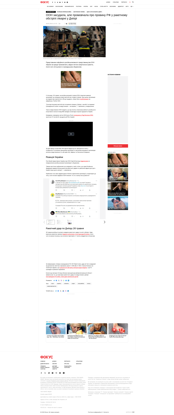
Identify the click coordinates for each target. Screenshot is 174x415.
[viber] (56, 373)
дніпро (59, 283)
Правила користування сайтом (44, 367)
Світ (91, 6)
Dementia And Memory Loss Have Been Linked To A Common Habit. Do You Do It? (117, 179)
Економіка (113, 6)
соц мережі (81, 283)
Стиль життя (104, 6)
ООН (53, 283)
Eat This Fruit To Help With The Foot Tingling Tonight (116, 165)
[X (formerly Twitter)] (55, 2)
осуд (89, 283)
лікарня (66, 283)
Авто (127, 6)
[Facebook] (52, 2)
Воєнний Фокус (69, 6)
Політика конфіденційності (95, 412)
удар (73, 283)
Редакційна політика (67, 366)
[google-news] (60, 373)
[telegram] (48, 373)
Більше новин (118, 146)
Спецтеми (116, 2)
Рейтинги (124, 2)
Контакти (106, 412)
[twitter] (45, 373)
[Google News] (65, 2)
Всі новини (50, 6)
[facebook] (41, 373)
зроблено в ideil (130, 412)
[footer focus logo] (46, 357)
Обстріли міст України (78, 11)
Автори (54, 363)
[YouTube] (60, 2)
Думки (108, 2)
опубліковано (84, 99)
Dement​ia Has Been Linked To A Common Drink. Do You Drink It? (116, 193)
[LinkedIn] (67, 2)
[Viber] (62, 2)
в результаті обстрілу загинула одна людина (73, 267)
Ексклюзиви (59, 6)
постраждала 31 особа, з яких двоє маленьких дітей (62, 276)
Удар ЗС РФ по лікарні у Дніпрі (94, 11)
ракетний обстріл (52, 286)
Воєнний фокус (51, 11)
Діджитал (121, 6)
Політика (78, 6)
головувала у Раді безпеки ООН (83, 115)
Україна (85, 6)
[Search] (133, 2)
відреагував (84, 161)
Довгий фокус (44, 363)
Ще (131, 6)
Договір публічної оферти (55, 367)
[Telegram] (57, 2)
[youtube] (52, 373)
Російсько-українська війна (64, 11)
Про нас (66, 363)
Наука (96, 6)
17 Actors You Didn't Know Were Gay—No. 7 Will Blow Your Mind (116, 208)
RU (130, 2)
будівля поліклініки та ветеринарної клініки (76, 234)
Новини (42, 361)
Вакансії (78, 363)
